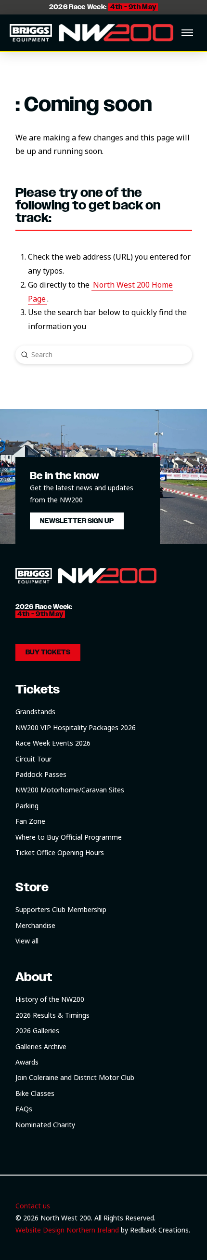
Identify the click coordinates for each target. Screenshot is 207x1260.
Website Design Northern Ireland (67, 1229)
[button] (187, 32)
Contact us (32, 1205)
